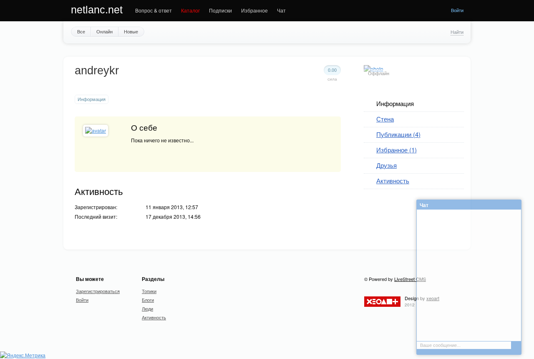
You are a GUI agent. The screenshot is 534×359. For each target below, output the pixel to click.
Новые (131, 31)
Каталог (190, 10)
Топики (149, 291)
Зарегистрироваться (98, 291)
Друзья (386, 165)
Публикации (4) (398, 134)
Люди (147, 308)
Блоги (148, 299)
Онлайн (104, 31)
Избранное (254, 10)
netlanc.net (97, 9)
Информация (395, 103)
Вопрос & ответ (153, 10)
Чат (281, 10)
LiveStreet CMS (410, 279)
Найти (457, 31)
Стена (385, 118)
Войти (457, 10)
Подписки (220, 10)
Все (81, 31)
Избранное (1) (396, 149)
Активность (392, 180)
